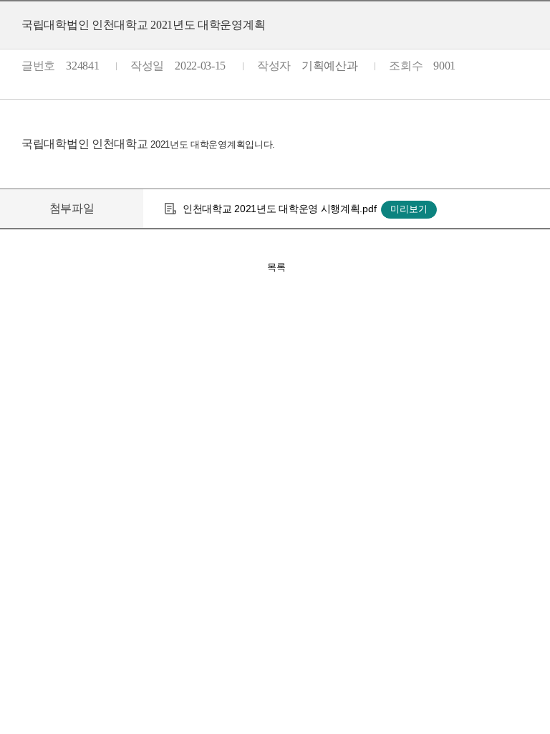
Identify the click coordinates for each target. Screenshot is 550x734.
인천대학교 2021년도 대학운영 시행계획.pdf (279, 208)
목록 (276, 267)
